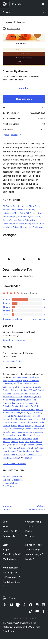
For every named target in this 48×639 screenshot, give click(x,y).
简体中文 (16, 457)
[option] (9, 245)
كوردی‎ (14, 387)
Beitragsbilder (36, 213)
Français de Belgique (12, 416)
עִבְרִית (29, 419)
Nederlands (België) (12, 438)
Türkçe (14, 454)
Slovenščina (24, 448)
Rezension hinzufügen (12, 319)
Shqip (33, 448)
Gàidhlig (14, 419)
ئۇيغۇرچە (21, 454)
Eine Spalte (35, 216)
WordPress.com (12, 567)
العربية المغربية (28, 377)
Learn (5, 544)
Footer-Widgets (9, 216)
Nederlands (27, 438)
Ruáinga (22, 445)
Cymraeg (30, 387)
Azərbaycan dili (15, 380)
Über (5, 521)
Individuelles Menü (11, 213)
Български (7, 384)
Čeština (21, 387)
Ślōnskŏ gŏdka (23, 451)
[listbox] (24, 252)
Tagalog (6, 454)
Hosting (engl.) (10, 531)
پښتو (27, 441)
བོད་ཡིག (20, 384)
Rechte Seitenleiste (26, 220)
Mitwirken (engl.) (33, 544)
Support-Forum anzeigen (14, 340)
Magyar (14, 422)
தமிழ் (33, 451)
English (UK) (34, 393)
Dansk (37, 387)
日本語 (21, 425)
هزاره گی (36, 419)
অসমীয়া (5, 380)
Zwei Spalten (38, 227)
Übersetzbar (25, 227)
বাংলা (15, 384)
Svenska (12, 451)
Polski (21, 441)
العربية (37, 377)
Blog (14, 209)
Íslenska (6, 425)
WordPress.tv (11, 559)
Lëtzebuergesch (14, 429)
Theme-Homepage (11, 135)
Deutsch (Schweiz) (11, 390)
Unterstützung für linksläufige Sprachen (20, 224)
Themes (6, 12)
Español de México (11, 409)
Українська (32, 454)
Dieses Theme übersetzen (14, 463)
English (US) (29, 396)
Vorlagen (29, 536)
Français (6, 419)
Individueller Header (25, 209)
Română (30, 445)
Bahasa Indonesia (36, 422)
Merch (29, 559)
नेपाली (39, 435)
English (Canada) (20, 393)
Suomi (38, 412)
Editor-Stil (24, 213)
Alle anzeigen (39, 319)
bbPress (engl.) (11, 577)
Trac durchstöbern (11, 483)
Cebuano (7, 387)
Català (36, 384)
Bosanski (28, 384)
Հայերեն (23, 422)
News (5, 526)
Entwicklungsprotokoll (12, 476)
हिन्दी (43, 419)
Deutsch (24, 390)
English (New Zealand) (13, 396)
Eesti (18, 412)
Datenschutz (9, 536)
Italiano (14, 425)
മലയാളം (39, 432)
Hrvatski (6, 422)
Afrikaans (17, 377)
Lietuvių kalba (39, 429)
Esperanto (20, 400)
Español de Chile (19, 403)
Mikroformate (23, 216)
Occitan (14, 441)
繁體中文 (28, 457)
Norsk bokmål (29, 435)
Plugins (28, 531)
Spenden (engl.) (34, 554)
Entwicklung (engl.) (12, 554)
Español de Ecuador (21, 406)
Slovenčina (13, 448)
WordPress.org (13, 28)
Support (6, 549)
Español (34, 406)
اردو (40, 454)
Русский (38, 445)
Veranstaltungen (33, 549)
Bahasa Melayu (9, 435)
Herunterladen (24, 99)
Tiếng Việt (7, 457)
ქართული (29, 425)
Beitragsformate (10, 220)
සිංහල (5, 448)
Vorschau (24, 88)
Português (13, 445)
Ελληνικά (33, 390)
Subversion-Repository (13, 480)
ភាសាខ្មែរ (38, 425)
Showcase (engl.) (33, 521)
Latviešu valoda (10, 432)
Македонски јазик (26, 432)
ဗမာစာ (19, 435)
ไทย (37, 451)
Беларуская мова (31, 380)
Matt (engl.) (10, 572)
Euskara (24, 412)
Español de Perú (28, 409)
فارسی (32, 412)
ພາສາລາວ (27, 429)
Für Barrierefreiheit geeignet (15, 206)
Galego (22, 419)
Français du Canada (31, 416)
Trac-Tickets (8, 486)
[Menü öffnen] (43, 4)
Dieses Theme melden (13, 361)
